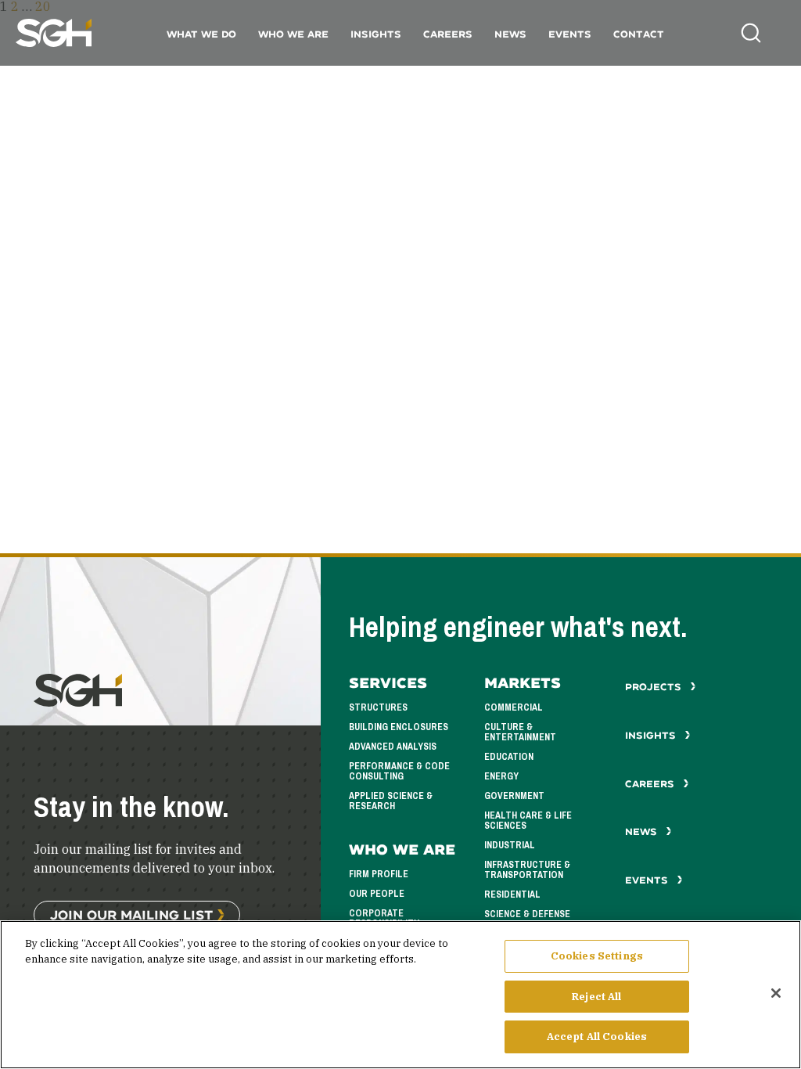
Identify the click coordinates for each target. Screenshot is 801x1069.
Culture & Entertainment (520, 732)
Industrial (509, 845)
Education (508, 756)
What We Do (201, 34)
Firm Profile (378, 874)
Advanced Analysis (392, 746)
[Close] (776, 993)
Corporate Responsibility (384, 918)
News (510, 34)
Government (514, 795)
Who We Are (293, 34)
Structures (378, 707)
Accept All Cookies (597, 1036)
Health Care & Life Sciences (528, 820)
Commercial (513, 707)
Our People (376, 893)
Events (569, 34)
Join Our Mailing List (131, 914)
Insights (375, 34)
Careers (447, 34)
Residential (512, 894)
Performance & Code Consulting (399, 771)
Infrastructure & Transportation (527, 870)
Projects (654, 687)
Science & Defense (527, 914)
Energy (501, 776)
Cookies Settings (597, 956)
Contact (638, 34)
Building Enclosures (398, 727)
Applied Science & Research (391, 801)
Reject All (596, 996)
